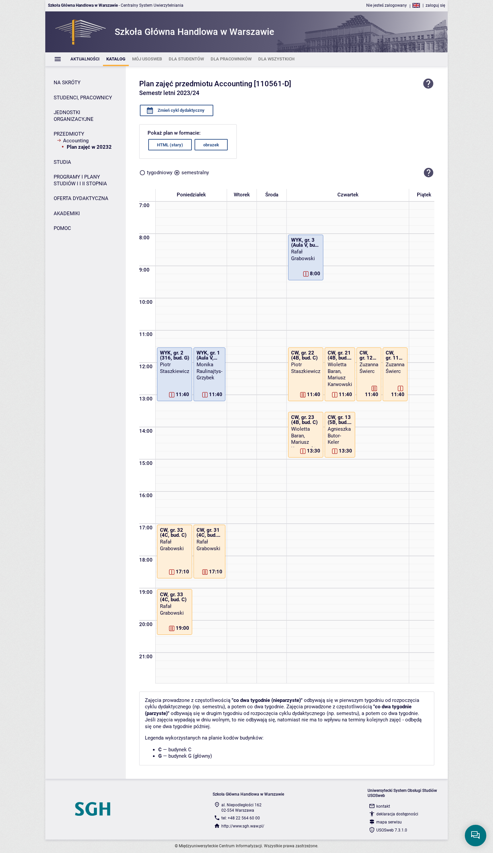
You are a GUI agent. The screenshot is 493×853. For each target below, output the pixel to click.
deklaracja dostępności (397, 814)
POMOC (62, 228)
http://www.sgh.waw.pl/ (242, 826)
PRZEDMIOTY (69, 134)
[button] (428, 172)
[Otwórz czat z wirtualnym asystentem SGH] (475, 835)
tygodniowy (159, 173)
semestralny (195, 173)
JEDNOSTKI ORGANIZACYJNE (74, 115)
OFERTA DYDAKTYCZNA (81, 198)
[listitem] (85, 59)
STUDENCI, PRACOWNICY (83, 98)
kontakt (383, 806)
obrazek (211, 144)
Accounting (76, 141)
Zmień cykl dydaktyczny (181, 110)
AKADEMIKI (67, 213)
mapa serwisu (389, 822)
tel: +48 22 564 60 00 (240, 818)
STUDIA (62, 162)
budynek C (179, 750)
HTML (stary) (170, 144)
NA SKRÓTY (67, 83)
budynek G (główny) (190, 756)
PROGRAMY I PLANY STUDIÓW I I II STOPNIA (80, 180)
